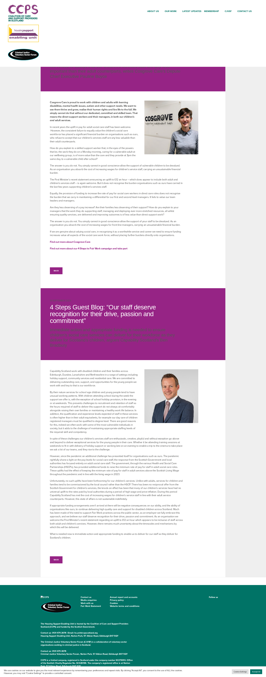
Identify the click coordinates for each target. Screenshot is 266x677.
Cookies (114, 603)
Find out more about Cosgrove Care (70, 242)
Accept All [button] (256, 671)
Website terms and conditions (124, 606)
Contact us (86, 597)
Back (56, 270)
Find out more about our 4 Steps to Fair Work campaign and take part (88, 248)
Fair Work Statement (91, 606)
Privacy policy (117, 600)
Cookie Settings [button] (240, 671)
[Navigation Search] (255, 11)
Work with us (87, 603)
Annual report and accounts (123, 597)
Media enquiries (89, 600)
